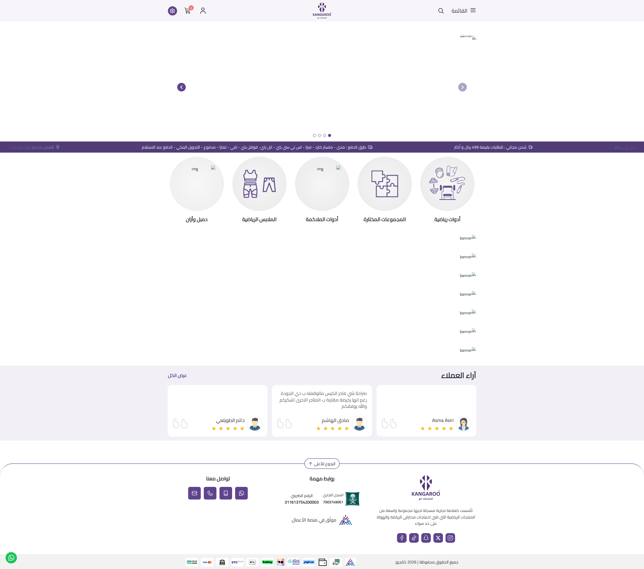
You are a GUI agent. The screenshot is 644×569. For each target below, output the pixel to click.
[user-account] (203, 11)
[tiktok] (414, 538)
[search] (441, 11)
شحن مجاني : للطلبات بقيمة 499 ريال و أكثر (500, 147)
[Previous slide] (462, 87)
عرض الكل (177, 375)
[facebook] (402, 538)
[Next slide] (181, 87)
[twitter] (438, 538)
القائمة (459, 11)
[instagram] (450, 538)
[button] (329, 135)
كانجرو (400, 562)
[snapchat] (426, 538)
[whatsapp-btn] (11, 557)
